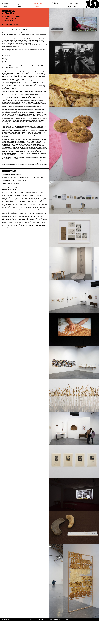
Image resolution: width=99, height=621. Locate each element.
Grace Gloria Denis (7, 188)
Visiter (4, 5)
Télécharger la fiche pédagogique (11, 183)
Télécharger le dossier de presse (11, 174)
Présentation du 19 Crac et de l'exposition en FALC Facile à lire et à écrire (23, 177)
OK (30, 619)
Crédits (83, 619)
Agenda (4, 6)
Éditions (20, 5)
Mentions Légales (55, 619)
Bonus (20, 6)
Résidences (21, 2)
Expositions (5, 3)
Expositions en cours (40, 2)
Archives (36, 6)
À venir (36, 5)
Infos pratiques (54, 3)
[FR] (51, 2)
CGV (66, 619)
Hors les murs (38, 3)
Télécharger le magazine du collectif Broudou (15, 180)
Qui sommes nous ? (8, 2)
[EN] (53, 2)
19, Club (20, 3)
